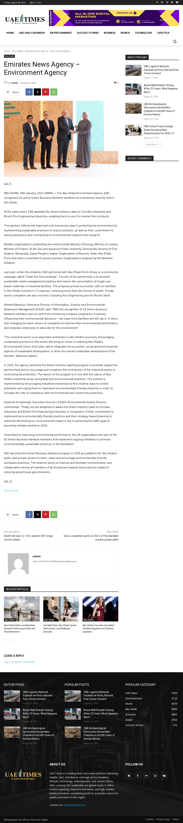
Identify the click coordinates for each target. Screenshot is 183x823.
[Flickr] (146, 775)
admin (14, 82)
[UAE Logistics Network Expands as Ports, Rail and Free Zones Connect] (133, 70)
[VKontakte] (164, 775)
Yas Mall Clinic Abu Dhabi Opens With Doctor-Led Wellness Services (60, 628)
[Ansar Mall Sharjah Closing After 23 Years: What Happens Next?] (133, 89)
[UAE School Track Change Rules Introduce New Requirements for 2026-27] (133, 130)
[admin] (6, 83)
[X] (167, 3)
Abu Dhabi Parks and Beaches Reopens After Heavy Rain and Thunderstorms (19, 628)
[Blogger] (128, 775)
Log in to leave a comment (19, 661)
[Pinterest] (45, 92)
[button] (174, 41)
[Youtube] (177, 3)
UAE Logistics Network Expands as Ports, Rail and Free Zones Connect (161, 70)
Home (7, 51)
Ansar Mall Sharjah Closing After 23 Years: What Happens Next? (161, 89)
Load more (151, 144)
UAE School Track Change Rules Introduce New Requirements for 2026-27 (159, 130)
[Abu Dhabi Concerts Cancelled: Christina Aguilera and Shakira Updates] (100, 608)
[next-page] (12, 640)
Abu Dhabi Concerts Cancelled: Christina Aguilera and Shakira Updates (99, 628)
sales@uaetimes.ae (74, 805)
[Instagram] (162, 3)
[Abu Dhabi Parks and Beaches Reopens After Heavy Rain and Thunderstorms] (22, 608)
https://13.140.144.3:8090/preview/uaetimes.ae (54, 561)
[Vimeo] (172, 3)
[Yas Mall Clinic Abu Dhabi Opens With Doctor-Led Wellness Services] (61, 608)
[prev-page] (6, 640)
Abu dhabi (18, 51)
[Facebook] (157, 3)
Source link (11, 490)
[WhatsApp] (53, 92)
